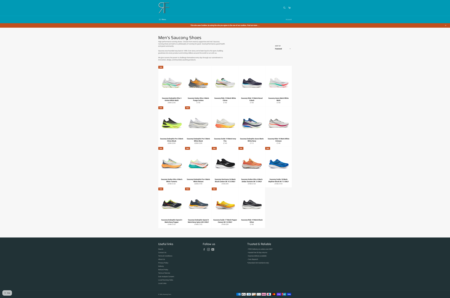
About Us (161, 259)
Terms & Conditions (165, 256)
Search (160, 249)
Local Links (162, 283)
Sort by (278, 46)
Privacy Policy (163, 263)
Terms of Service (164, 273)
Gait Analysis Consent (166, 276)
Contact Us (162, 252)
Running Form (167, 294)
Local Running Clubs (165, 280)
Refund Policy (163, 270)
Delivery (161, 266)
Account (289, 19)
